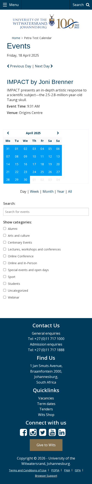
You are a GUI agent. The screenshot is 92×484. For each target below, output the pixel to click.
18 (42, 164)
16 (25, 164)
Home (16, 38)
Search (79, 4)
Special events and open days (28, 270)
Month (48, 191)
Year (61, 191)
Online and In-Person (22, 263)
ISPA (78, 470)
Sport (11, 277)
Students (13, 284)
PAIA (67, 470)
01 (16, 149)
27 (58, 172)
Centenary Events (19, 242)
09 (25, 156)
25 (42, 172)
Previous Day (20, 66)
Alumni (12, 229)
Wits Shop (46, 414)
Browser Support (46, 476)
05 (50, 149)
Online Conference (20, 256)
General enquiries (46, 333)
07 (8, 156)
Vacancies (46, 398)
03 (34, 149)
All (70, 191)
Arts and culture (18, 236)
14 (8, 164)
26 (50, 172)
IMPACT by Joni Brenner (40, 82)
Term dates (46, 403)
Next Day (42, 66)
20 (58, 164)
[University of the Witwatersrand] (46, 21)
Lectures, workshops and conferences (34, 249)
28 (8, 180)
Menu (13, 4)
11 (42, 156)
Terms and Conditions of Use (27, 470)
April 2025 (33, 133)
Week (35, 191)
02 (25, 149)
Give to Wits (46, 445)
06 (58, 149)
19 (50, 164)
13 (58, 156)
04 (42, 149)
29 (16, 180)
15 (16, 164)
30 (25, 180)
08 (16, 156)
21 (8, 172)
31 (8, 149)
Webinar (13, 297)
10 (34, 156)
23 (25, 172)
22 (16, 172)
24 (34, 172)
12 (50, 156)
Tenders (46, 409)
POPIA (55, 470)
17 (34, 164)
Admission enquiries (46, 344)
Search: (9, 203)
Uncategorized (17, 290)
